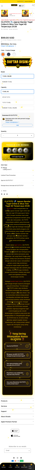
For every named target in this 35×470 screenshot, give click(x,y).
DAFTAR (17, 467)
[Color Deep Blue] (8, 54)
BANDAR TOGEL (7, 82)
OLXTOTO (10, 208)
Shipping (9, 39)
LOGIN (10, 467)
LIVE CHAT (30, 467)
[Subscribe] (29, 451)
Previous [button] (1, 1)
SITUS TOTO (6, 97)
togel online (18, 245)
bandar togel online (17, 281)
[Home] (14, 5)
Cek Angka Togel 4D (17, 156)
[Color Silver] (14, 54)
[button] (2, 6)
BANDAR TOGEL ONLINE (9, 108)
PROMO (4, 467)
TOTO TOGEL (6, 102)
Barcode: (11, 29)
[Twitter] (5, 194)
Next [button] (33, 1)
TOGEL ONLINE (6, 76)
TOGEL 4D (5, 91)
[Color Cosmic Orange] (3, 54)
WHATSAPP (24, 467)
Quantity (3, 131)
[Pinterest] (7, 194)
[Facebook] (2, 194)
